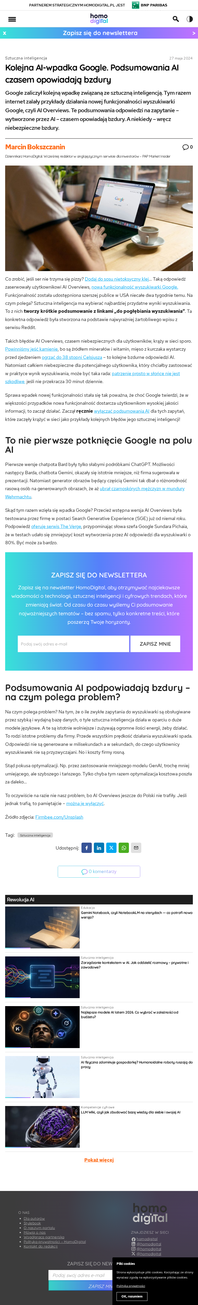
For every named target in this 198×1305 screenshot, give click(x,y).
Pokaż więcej (99, 1160)
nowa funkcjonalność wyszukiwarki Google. (135, 287)
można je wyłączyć (85, 803)
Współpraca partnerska (44, 1237)
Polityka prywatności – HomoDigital (55, 1241)
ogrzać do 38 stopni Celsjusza (72, 357)
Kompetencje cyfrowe (97, 1107)
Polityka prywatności (131, 1286)
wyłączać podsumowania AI (122, 411)
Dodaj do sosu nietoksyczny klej (117, 279)
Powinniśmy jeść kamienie (31, 349)
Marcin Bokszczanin (35, 147)
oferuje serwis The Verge (56, 526)
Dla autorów (34, 1218)
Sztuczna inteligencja (26, 58)
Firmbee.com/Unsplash (59, 817)
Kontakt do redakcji (41, 1246)
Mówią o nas (35, 1232)
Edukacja (88, 908)
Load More (99, 1179)
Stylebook (32, 1223)
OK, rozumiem (132, 1296)
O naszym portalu (39, 1227)
